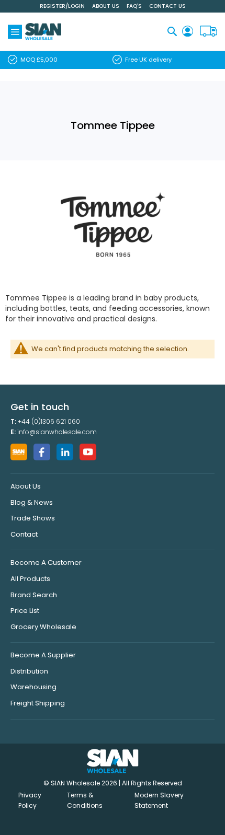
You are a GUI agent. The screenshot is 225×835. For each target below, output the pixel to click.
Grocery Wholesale (43, 627)
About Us (105, 6)
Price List (24, 611)
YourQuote (208, 32)
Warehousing (33, 687)
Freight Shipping (37, 703)
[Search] (172, 31)
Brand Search (33, 595)
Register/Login (62, 6)
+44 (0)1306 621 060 (49, 421)
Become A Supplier (43, 655)
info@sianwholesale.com (57, 431)
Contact (24, 534)
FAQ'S (134, 6)
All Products (30, 579)
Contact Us (167, 6)
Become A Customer (46, 562)
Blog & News (31, 502)
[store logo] (43, 31)
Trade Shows (32, 518)
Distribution (29, 671)
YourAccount (187, 32)
